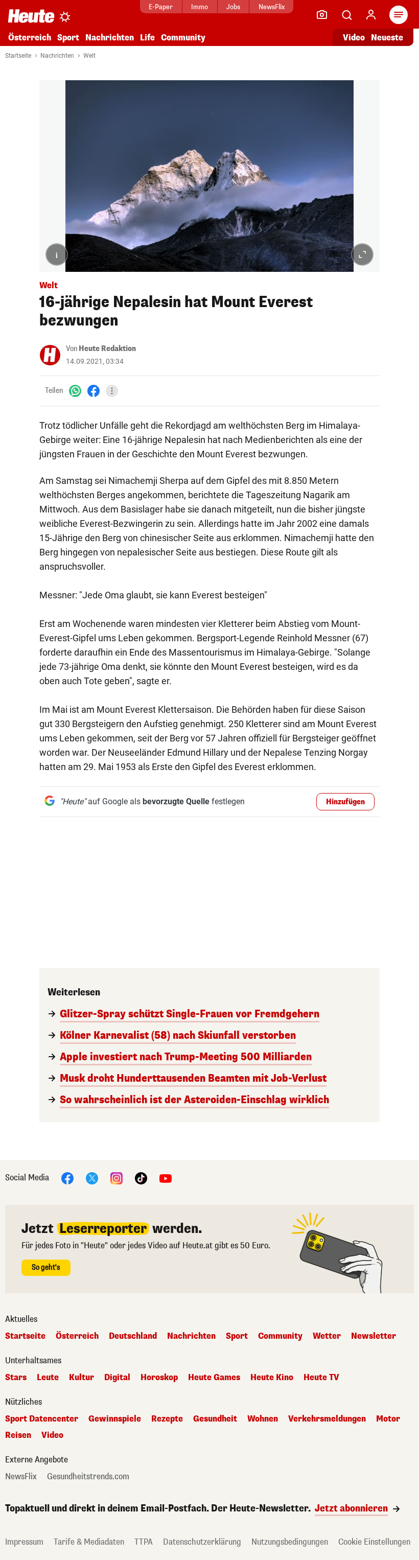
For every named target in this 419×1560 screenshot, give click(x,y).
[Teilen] (112, 391)
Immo (199, 7)
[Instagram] (116, 1177)
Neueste (387, 37)
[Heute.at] (31, 15)
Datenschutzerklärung (202, 1541)
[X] (92, 1177)
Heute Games (214, 1377)
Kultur (81, 1377)
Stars (16, 1377)
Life (147, 37)
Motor (388, 1419)
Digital (117, 1377)
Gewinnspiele (114, 1419)
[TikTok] (141, 1177)
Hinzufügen (345, 802)
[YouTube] (165, 1177)
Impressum (24, 1541)
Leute (48, 1377)
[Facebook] (93, 390)
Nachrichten (57, 55)
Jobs (233, 7)
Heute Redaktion (107, 349)
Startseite (18, 55)
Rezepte (167, 1419)
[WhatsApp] (75, 390)
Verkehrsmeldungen (327, 1419)
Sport (68, 37)
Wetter (327, 1336)
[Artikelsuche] (346, 15)
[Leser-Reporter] (322, 15)
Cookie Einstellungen (374, 1541)
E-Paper (161, 7)
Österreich (29, 37)
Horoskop (159, 1377)
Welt (89, 55)
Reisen (18, 1435)
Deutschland (133, 1336)
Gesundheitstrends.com (88, 1477)
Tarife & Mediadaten (89, 1541)
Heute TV (321, 1377)
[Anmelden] (371, 15)
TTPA (143, 1541)
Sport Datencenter (41, 1419)
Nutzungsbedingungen (289, 1541)
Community (183, 37)
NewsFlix (272, 7)
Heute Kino (271, 1377)
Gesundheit (215, 1419)
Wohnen (262, 1419)
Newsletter (373, 1336)
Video (354, 37)
